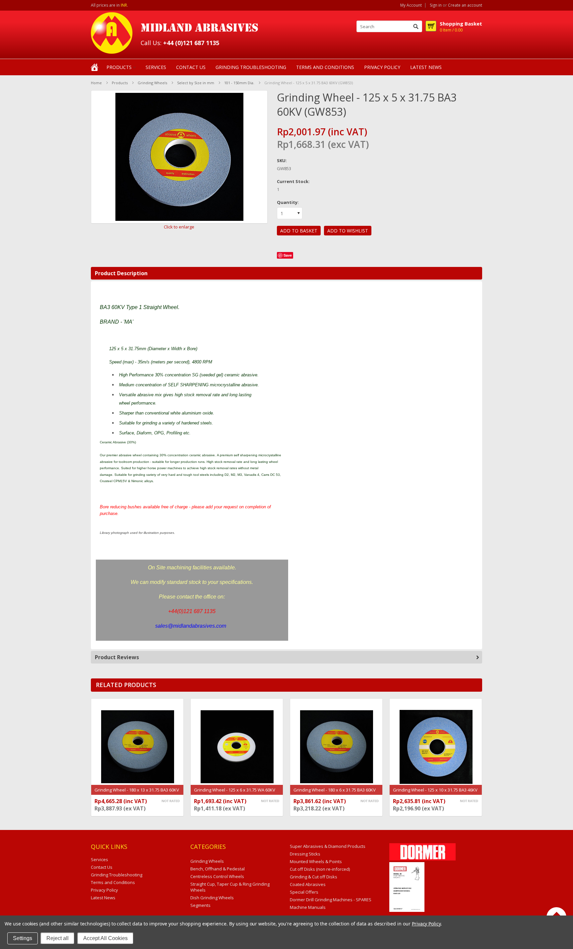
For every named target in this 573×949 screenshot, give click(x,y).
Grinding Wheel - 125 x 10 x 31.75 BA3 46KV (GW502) (435, 793)
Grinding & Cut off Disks (313, 877)
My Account (411, 5)
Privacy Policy (426, 923)
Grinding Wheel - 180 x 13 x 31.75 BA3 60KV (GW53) (137, 793)
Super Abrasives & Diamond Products (327, 846)
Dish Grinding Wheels (212, 898)
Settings (22, 938)
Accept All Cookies (105, 938)
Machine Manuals (308, 907)
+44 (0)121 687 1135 (191, 43)
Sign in (436, 5)
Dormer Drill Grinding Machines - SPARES (330, 900)
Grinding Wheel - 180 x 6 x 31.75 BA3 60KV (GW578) (334, 793)
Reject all (57, 938)
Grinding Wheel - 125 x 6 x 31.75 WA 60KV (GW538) (234, 793)
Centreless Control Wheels (217, 876)
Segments (200, 905)
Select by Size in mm (195, 82)
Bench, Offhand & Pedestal (217, 869)
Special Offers (304, 892)
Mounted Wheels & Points (316, 861)
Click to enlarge (179, 227)
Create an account (465, 5)
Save (288, 255)
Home (96, 82)
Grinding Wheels (152, 82)
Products (119, 67)
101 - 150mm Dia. (239, 82)
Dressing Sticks (305, 854)
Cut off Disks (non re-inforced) (320, 869)
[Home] (94, 67)
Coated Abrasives (308, 884)
